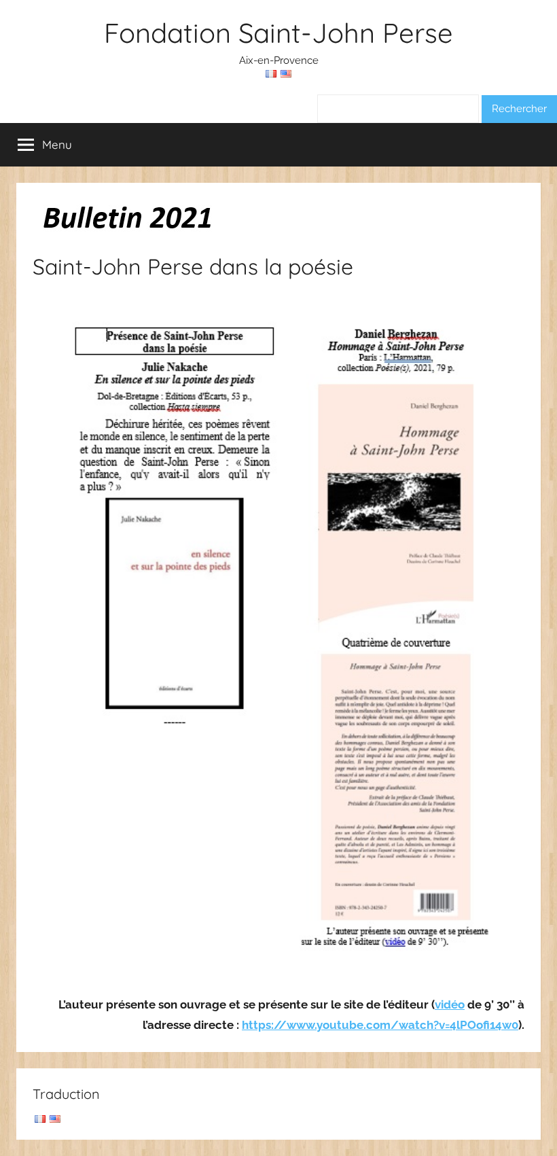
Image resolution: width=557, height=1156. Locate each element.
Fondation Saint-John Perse (278, 33)
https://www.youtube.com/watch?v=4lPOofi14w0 (380, 1025)
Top (525, 1124)
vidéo (450, 1004)
